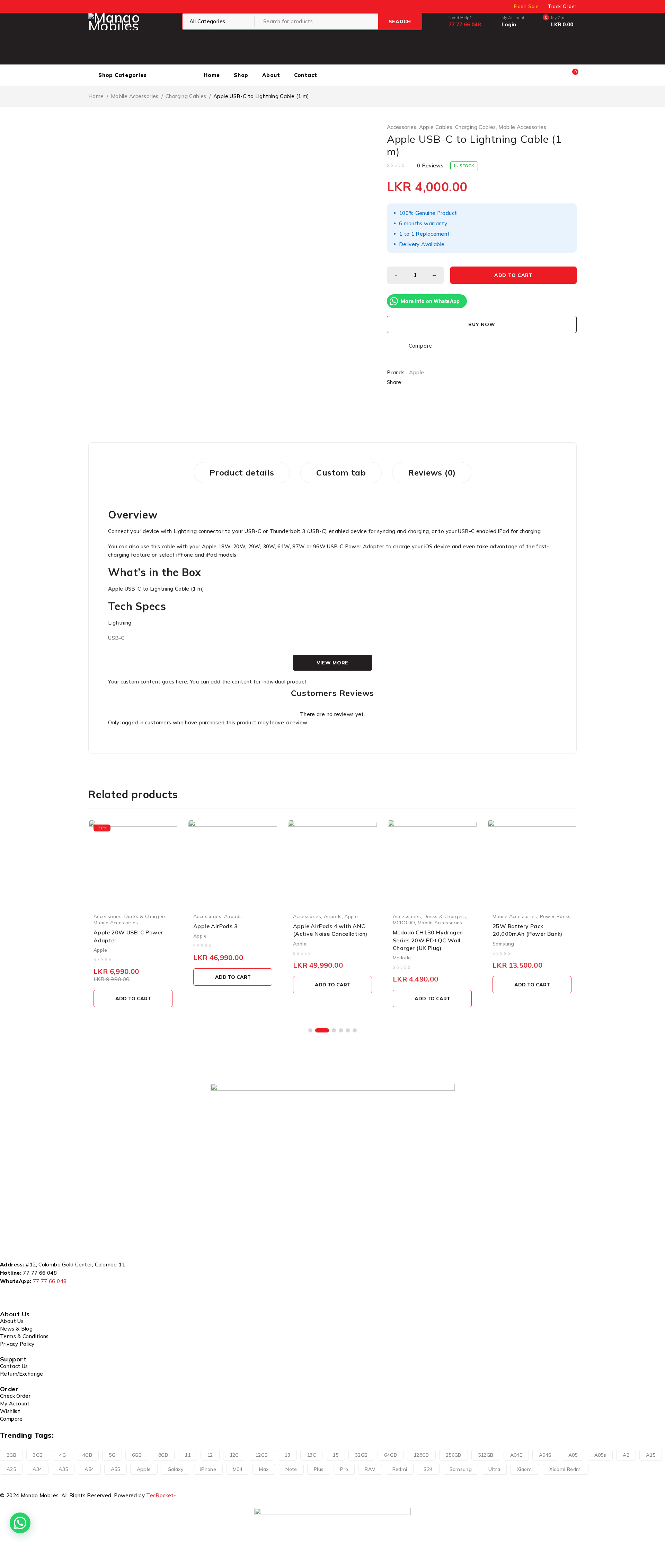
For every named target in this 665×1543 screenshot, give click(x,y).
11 (187, 1455)
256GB (453, 1455)
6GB (137, 1455)
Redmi (399, 1469)
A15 (650, 1455)
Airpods (233, 916)
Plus (319, 1469)
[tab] (242, 472)
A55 (115, 1469)
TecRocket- (161, 1495)
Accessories (401, 127)
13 (287, 1455)
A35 (63, 1469)
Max (264, 1469)
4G (62, 1455)
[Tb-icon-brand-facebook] (8, 1294)
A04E (516, 1455)
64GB (390, 1455)
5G (112, 1455)
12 (210, 1455)
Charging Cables (186, 96)
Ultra (494, 1469)
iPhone (208, 1469)
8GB (163, 1455)
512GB (486, 1455)
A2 (626, 1455)
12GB (261, 1455)
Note (291, 1469)
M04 (237, 1469)
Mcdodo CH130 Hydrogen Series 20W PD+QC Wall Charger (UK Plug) (428, 940)
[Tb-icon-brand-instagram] (26, 1294)
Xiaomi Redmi (565, 1469)
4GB (87, 1455)
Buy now (481, 324)
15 (335, 1455)
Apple (416, 372)
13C (311, 1455)
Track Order (562, 6)
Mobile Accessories (135, 96)
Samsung (503, 944)
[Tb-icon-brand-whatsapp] (43, 1294)
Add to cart (513, 275)
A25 (11, 1469)
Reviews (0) (431, 472)
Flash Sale (526, 6)
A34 (37, 1469)
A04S (545, 1455)
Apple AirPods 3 (215, 926)
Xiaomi (525, 1469)
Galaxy (176, 1469)
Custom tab (341, 472)
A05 (573, 1455)
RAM (370, 1469)
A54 (89, 1469)
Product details (242, 472)
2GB (11, 1455)
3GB (38, 1455)
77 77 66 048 (40, 1273)
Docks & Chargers (145, 916)
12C (234, 1455)
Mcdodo (402, 957)
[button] (310, 1030)
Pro (344, 1469)
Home (96, 96)
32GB (361, 1455)
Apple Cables (436, 127)
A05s (600, 1455)
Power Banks (555, 916)
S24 (428, 1469)
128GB (421, 1455)
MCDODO (404, 922)
